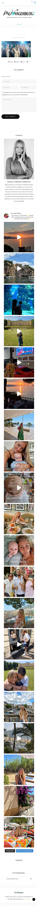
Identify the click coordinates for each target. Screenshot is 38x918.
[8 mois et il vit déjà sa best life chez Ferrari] (19, 362)
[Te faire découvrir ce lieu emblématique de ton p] (19, 300)
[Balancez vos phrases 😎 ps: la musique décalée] (19, 488)
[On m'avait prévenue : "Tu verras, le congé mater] (19, 613)
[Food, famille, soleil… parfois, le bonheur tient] (19, 770)
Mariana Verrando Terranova (19, 182)
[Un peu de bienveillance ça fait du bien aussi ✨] (19, 550)
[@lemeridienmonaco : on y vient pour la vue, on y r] (19, 832)
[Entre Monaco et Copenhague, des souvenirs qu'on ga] (19, 582)
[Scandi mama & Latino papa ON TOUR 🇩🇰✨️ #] (19, 676)
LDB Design (26, 899)
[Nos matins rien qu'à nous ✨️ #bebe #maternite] (19, 394)
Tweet (17, 62)
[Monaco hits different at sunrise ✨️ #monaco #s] (19, 237)
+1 (29, 62)
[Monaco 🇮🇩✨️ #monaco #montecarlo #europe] (19, 268)
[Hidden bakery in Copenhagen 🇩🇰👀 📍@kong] (19, 644)
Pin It (23, 62)
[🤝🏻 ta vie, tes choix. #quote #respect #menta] (19, 331)
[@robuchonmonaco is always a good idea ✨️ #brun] (19, 519)
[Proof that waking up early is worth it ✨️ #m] (19, 738)
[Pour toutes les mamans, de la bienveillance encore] (19, 456)
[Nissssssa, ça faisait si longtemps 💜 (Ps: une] (19, 801)
